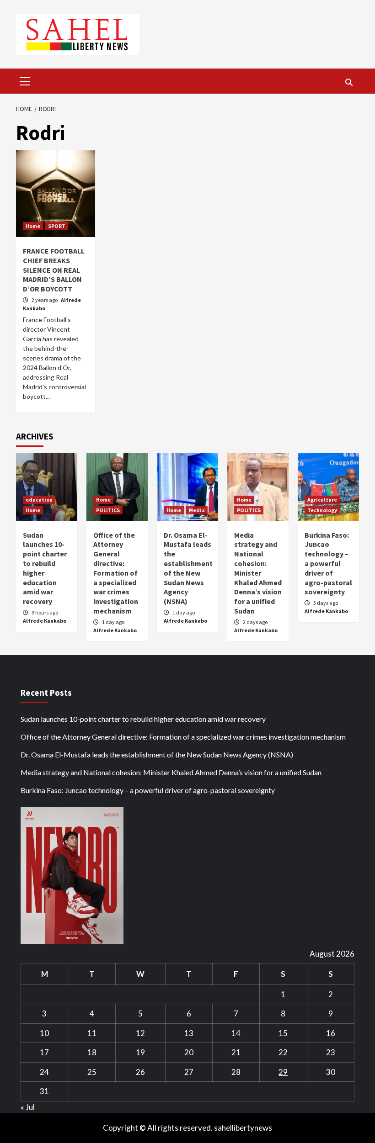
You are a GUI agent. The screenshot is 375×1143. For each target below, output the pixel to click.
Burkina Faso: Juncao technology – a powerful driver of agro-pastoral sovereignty (328, 563)
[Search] (348, 82)
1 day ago (113, 622)
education (39, 499)
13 (188, 1033)
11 (91, 1033)
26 (140, 1072)
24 (44, 1072)
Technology (322, 510)
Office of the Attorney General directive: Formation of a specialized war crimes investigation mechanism (115, 572)
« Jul (28, 1107)
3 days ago (325, 602)
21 (236, 1052)
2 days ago (255, 622)
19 (140, 1052)
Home (33, 225)
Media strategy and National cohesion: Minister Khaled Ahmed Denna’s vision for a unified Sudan (258, 572)
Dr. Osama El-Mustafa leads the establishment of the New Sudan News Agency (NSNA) (188, 568)
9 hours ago (45, 612)
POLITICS (108, 510)
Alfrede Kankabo (44, 620)
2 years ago (45, 299)
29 (283, 1072)
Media (197, 510)
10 (44, 1033)
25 (91, 1072)
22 (283, 1052)
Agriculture (322, 499)
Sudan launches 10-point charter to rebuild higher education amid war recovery (143, 718)
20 (188, 1052)
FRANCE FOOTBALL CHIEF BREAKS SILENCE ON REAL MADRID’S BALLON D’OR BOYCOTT (54, 269)
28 (236, 1072)
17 (44, 1052)
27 (188, 1072)
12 (140, 1033)
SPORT (56, 225)
